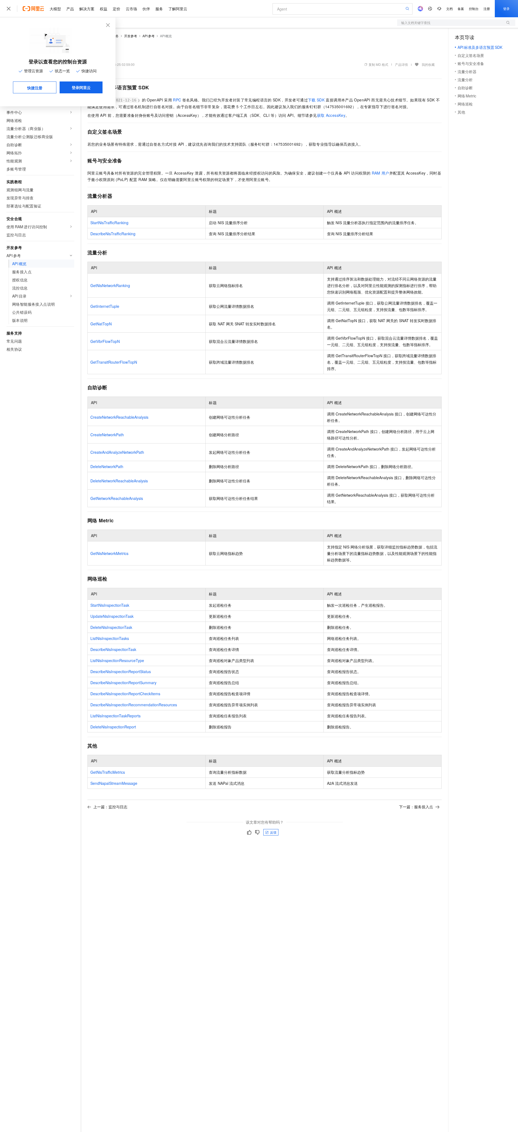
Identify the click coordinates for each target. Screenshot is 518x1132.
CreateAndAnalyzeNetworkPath (117, 452)
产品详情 (401, 64)
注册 (486, 8)
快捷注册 (34, 87)
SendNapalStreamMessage (113, 783)
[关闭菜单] (8, 8)
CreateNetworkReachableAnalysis (119, 417)
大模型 (55, 8)
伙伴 (146, 8)
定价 (116, 8)
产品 (70, 8)
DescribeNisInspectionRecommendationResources (133, 704)
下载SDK (316, 100)
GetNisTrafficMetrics (107, 772)
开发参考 (130, 35)
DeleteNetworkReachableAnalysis (119, 480)
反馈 (273, 832)
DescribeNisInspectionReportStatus (120, 671)
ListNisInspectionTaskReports (115, 715)
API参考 (148, 35)
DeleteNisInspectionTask (111, 627)
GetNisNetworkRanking (110, 285)
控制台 (474, 8)
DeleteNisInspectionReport (113, 726)
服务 (159, 8)
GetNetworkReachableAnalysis (116, 498)
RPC (177, 100)
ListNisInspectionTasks (109, 638)
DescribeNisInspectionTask (113, 649)
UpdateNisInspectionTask (112, 616)
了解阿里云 (177, 8)
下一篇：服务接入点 (416, 806)
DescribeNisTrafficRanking (112, 233)
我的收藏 (428, 64)
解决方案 (86, 8)
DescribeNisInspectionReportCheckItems (125, 693)
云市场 (131, 8)
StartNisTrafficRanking (109, 222)
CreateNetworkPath (107, 434)
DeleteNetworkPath (106, 466)
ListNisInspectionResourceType (117, 660)
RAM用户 (380, 173)
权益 (103, 8)
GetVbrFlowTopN (105, 341)
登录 (506, 8)
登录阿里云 (81, 87)
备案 (461, 8)
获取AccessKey (331, 115)
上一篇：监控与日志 (110, 806)
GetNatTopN (101, 323)
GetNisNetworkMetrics (109, 553)
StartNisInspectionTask (109, 605)
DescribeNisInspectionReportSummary (123, 682)
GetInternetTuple (104, 306)
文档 (449, 8)
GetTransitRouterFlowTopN (113, 362)
